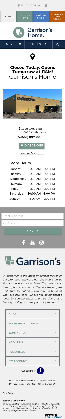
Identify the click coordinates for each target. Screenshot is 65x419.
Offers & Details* (46, 383)
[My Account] (46, 5)
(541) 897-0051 (31, 137)
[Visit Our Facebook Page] (24, 242)
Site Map (31, 383)
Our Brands (10, 393)
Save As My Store (32, 153)
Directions (33, 145)
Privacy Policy (16, 383)
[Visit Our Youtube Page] (33, 242)
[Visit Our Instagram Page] (41, 242)
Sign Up (32, 231)
